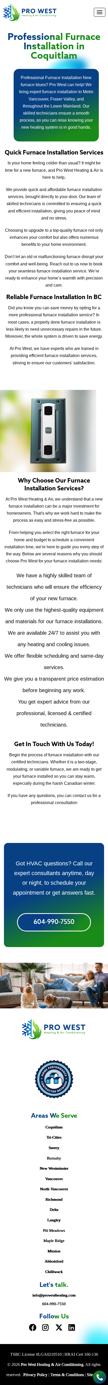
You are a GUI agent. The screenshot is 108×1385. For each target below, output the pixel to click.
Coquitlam (54, 1127)
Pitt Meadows (54, 1230)
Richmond (54, 1199)
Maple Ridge (54, 1241)
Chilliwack (54, 1272)
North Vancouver (54, 1189)
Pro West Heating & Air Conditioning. (52, 1364)
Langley (54, 1220)
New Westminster (54, 1168)
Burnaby (54, 1158)
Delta (54, 1210)
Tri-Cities (54, 1137)
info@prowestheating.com (54, 1295)
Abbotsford (54, 1261)
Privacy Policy (35, 1374)
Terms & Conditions (67, 1374)
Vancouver (54, 1179)
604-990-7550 (54, 922)
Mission (54, 1251)
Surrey (54, 1148)
